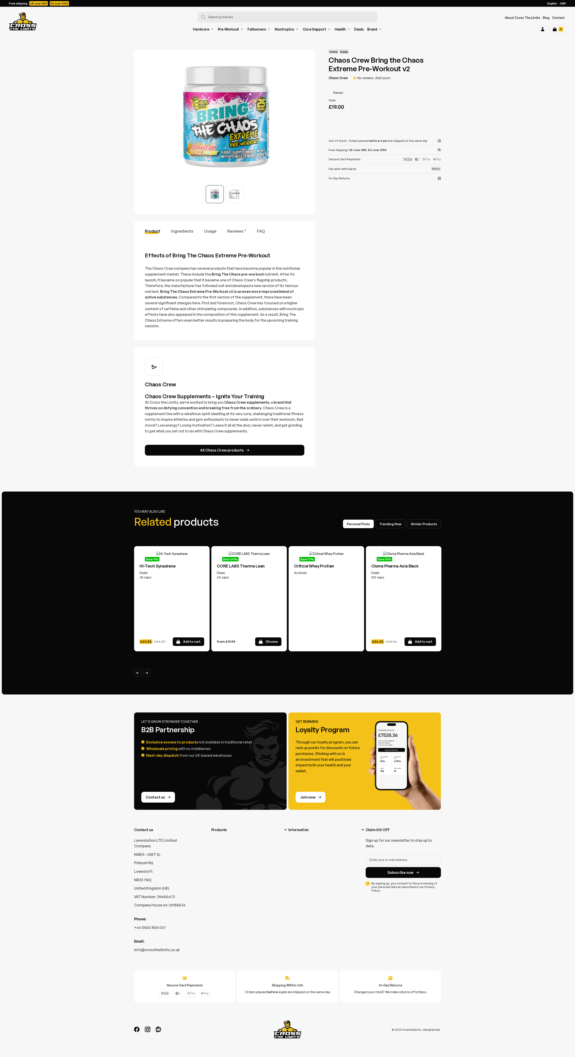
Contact (558, 18)
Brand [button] (372, 29)
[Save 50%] (249, 554)
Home (334, 51)
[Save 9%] (171, 554)
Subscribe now (400, 872)
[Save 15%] (403, 554)
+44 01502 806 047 (150, 927)
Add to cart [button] (192, 641)
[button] (543, 29)
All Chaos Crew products (222, 450)
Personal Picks (358, 524)
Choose (271, 641)
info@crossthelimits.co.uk (157, 950)
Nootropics (284, 29)
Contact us (155, 797)
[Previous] (137, 672)
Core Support (314, 29)
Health (340, 29)
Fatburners (257, 29)
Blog (546, 18)
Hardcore (201, 29)
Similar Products (424, 524)
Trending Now (390, 524)
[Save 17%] (326, 554)
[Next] (146, 672)
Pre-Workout (228, 29)
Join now (308, 797)
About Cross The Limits (522, 18)
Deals (359, 29)
